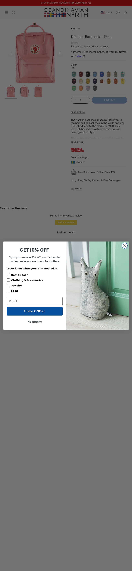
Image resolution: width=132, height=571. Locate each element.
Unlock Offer (34, 311)
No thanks (35, 322)
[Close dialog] (124, 245)
